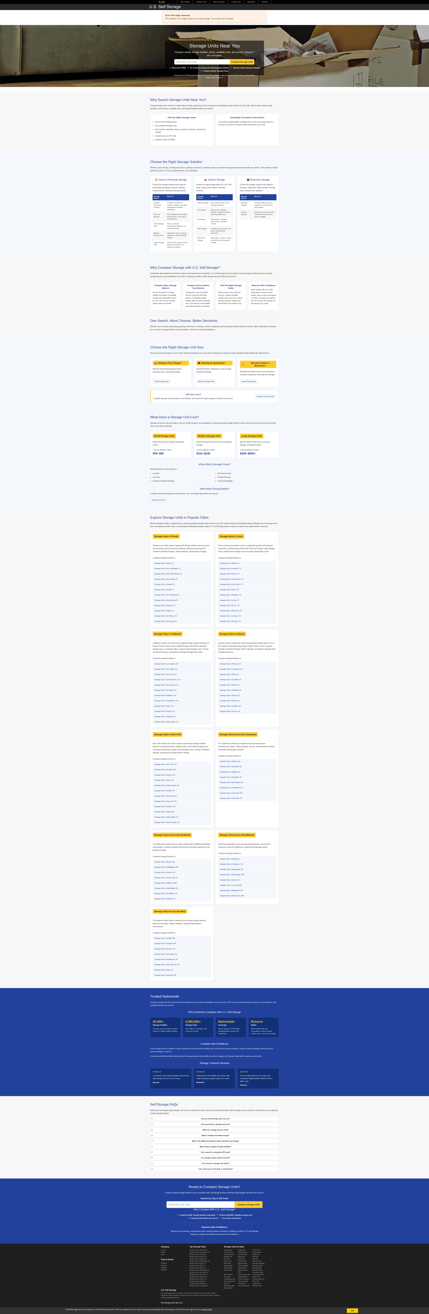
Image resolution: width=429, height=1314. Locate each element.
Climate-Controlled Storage (157, 205)
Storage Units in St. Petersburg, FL (167, 595)
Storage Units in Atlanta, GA (230, 761)
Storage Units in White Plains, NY (166, 817)
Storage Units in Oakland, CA (165, 716)
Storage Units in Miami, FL (164, 563)
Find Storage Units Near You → (172, 1303)
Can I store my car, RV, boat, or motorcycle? (215, 1169)
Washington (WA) (229, 1286)
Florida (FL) (255, 1254)
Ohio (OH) (227, 1277)
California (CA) (242, 1252)
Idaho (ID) (255, 1257)
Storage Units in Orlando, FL (164, 584)
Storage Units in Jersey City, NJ (166, 878)
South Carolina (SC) (258, 1279)
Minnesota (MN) (243, 1265)
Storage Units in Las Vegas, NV (165, 954)
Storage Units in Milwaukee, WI (231, 890)
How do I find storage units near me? (215, 1119)
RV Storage (201, 219)
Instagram (164, 1267)
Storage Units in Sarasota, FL (165, 605)
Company (265, 2)
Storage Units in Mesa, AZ (229, 674)
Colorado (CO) (256, 1252)
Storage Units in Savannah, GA (231, 793)
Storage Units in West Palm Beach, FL (168, 574)
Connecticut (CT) (229, 1254)
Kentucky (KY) (242, 1261)
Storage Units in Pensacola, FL (165, 621)
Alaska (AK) (241, 1250)
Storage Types (201, 2)
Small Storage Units (161, 381)
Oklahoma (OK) (242, 1277)
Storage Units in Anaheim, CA (165, 695)
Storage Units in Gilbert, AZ (230, 685)
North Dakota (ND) (258, 1274)
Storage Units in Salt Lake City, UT (167, 964)
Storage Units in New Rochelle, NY (167, 822)
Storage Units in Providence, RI (165, 893)
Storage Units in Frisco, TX (229, 605)
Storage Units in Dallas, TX (229, 563)
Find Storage (185, 2)
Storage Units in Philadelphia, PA (166, 867)
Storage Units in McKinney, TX (231, 611)
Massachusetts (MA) (258, 1263)
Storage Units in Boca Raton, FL (166, 579)
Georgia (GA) (228, 1257)
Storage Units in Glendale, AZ (230, 690)
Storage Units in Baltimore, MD (165, 883)
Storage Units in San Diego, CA (165, 669)
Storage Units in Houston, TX (230, 568)
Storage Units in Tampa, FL (164, 590)
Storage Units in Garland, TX (230, 616)
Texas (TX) (255, 1281)
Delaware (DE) (242, 1254)
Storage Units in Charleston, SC (231, 788)
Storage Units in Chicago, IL (230, 859)
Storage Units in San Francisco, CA (167, 679)
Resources (251, 2)
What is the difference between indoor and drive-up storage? (215, 1141)
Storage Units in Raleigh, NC (230, 772)
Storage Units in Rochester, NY (165, 796)
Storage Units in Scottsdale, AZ (231, 669)
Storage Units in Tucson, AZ (230, 711)
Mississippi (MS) (257, 1265)
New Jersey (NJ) (257, 1270)
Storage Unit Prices (159, 500)
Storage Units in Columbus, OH (231, 864)
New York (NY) (228, 1274)
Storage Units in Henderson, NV (166, 959)
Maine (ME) (227, 1263)
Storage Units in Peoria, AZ (229, 701)
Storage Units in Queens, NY (164, 775)
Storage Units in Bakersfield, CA (166, 722)
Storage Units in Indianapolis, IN (231, 869)
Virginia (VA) (256, 1283)
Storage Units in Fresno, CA (164, 711)
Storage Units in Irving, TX (229, 600)
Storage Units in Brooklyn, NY (165, 769)
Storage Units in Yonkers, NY (165, 806)
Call (163, 2)
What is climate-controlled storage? (215, 1135)
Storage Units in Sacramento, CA (166, 685)
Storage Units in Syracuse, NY (165, 801)
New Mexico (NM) (257, 1272)
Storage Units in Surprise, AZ (230, 706)
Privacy (163, 1252)
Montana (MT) (242, 1268)
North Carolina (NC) (244, 1274)
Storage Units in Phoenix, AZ (230, 664)
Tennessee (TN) (243, 1281)
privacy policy (206, 1309)
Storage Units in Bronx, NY (164, 780)
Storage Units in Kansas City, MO (232, 896)
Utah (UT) (227, 1283)
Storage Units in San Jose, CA (165, 674)
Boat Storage (202, 229)
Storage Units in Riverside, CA (165, 690)
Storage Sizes (236, 2)
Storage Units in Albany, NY (164, 812)
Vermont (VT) (242, 1283)
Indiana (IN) (241, 1259)
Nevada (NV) (228, 1270)
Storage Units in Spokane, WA (165, 975)
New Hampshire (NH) (243, 1271)
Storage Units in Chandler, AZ (230, 679)
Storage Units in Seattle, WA (164, 938)
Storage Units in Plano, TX (229, 590)
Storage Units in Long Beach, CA (166, 701)
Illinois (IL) (227, 1259)
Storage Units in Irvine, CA (164, 706)
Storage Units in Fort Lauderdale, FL (167, 568)
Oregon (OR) (256, 1277)
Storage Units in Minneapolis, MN (232, 875)
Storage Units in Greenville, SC (231, 798)
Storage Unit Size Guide (265, 396)
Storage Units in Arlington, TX (230, 595)
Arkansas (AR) (228, 1252)
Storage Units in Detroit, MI (229, 880)
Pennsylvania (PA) (229, 1279)
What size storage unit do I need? (216, 1130)
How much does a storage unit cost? (215, 1124)
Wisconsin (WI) (256, 1286)
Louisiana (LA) (256, 1261)
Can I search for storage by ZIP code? (215, 1152)
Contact (163, 1250)
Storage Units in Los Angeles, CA (166, 664)
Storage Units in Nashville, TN (231, 777)
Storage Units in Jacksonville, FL (166, 600)
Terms (163, 1254)
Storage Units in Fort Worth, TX (231, 584)
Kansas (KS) (227, 1261)
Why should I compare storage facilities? (215, 1147)
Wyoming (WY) (228, 1288)
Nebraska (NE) (256, 1268)
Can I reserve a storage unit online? (215, 1163)
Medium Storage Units (206, 381)
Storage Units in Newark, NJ (164, 872)
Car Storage (201, 210)
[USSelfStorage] (166, 6)
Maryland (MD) (242, 1263)
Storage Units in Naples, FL (164, 611)
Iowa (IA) (255, 1259)
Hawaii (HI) (241, 1257)
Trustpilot (163, 1263)
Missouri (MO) (228, 1268)
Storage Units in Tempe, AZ (230, 695)
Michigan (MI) (228, 1265)
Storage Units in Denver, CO (164, 949)
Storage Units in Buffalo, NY (164, 791)
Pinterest (163, 1270)
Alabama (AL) (228, 1250)
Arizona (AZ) (256, 1250)
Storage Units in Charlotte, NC (231, 766)
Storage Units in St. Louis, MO (231, 885)
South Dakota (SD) (229, 1281)
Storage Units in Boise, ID (163, 970)
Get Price (185, 5)
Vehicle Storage (219, 2)
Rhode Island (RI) (243, 1279)
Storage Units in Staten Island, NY (166, 785)
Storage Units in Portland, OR (165, 943)
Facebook (164, 1265)
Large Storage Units (249, 381)
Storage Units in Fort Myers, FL (165, 616)
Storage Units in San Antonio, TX (232, 579)
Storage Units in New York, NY (165, 764)
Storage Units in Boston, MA (164, 862)
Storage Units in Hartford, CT (164, 899)
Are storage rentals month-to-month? (215, 1158)
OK (352, 1310)
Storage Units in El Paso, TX (230, 621)
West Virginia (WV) (243, 1286)
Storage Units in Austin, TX (229, 574)
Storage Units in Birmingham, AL (231, 782)
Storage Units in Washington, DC (166, 888)
